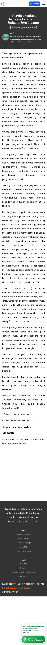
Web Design (23, 538)
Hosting (23, 563)
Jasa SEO (23, 547)
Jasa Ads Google (23, 551)
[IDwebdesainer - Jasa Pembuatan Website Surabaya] (14, 3)
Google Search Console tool (23, 572)
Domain (23, 568)
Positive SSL (23, 576)
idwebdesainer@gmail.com (17, 587)
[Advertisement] (23, 475)
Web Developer (23, 534)
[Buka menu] (43, 3)
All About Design (23, 543)
